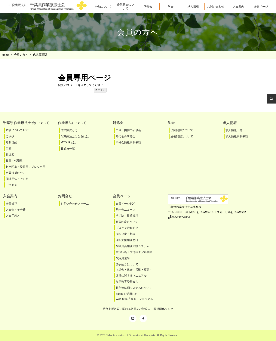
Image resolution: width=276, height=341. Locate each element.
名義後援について (17, 172)
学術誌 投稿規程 (127, 215)
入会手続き (13, 215)
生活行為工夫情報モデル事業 (134, 252)
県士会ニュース (125, 209)
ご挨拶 (10, 136)
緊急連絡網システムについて (134, 287)
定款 (8, 148)
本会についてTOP (17, 130)
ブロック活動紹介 (127, 227)
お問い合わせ (215, 6)
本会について (102, 6)
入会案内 (238, 6)
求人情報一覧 (233, 130)
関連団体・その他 (17, 178)
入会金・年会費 (16, 209)
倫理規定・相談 (125, 233)
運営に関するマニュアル (131, 275)
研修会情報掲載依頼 (128, 142)
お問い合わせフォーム (75, 203)
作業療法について (125, 6)
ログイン (100, 90)
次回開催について (181, 130)
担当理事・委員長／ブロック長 (25, 166)
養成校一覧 (68, 148)
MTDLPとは (68, 142)
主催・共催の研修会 (128, 130)
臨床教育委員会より (128, 281)
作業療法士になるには (75, 136)
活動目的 (11, 142)
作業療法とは (69, 130)
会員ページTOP (126, 203)
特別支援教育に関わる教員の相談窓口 (127, 308)
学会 (170, 6)
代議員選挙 (123, 258)
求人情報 (193, 6)
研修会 (148, 6)
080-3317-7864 (180, 217)
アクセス (11, 185)
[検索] (271, 99)
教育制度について (127, 221)
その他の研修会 (125, 136)
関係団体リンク (163, 308)
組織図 (10, 154)
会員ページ (261, 6)
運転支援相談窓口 (127, 240)
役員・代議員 (14, 160)
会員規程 (11, 203)
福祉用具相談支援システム (132, 246)
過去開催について (181, 136)
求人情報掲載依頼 (236, 136)
